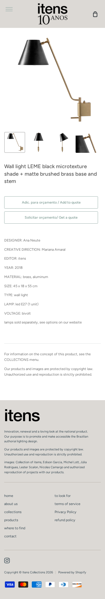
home (8, 496)
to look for (63, 496)
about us (11, 504)
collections (13, 512)
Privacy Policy (65, 512)
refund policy (65, 520)
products (11, 520)
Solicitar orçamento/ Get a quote (51, 217)
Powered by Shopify (72, 572)
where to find (14, 528)
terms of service (67, 504)
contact (10, 536)
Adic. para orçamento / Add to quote (51, 202)
